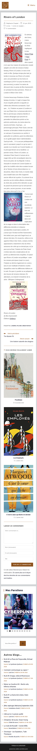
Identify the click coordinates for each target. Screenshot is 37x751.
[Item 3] (12, 631)
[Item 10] (29, 631)
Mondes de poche (14, 736)
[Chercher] (23, 643)
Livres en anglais (18, 26)
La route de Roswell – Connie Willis (16, 726)
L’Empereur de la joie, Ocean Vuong (16, 720)
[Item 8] (25, 631)
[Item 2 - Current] (10, 631)
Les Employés (18, 458)
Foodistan (18, 400)
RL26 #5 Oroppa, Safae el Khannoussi (17, 676)
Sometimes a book (14, 708)
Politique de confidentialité (18, 745)
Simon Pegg (29, 54)
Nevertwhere (13, 728)
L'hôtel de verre (13, 722)
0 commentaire (11, 28)
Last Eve (11, 672)
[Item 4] (15, 631)
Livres (8, 26)
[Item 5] (17, 631)
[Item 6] (20, 631)
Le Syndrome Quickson (15, 664)
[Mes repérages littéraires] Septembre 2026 (18, 706)
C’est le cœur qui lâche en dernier (18, 514)
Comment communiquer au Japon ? (16, 670)
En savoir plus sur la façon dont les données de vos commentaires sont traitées (17, 575)
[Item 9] (27, 631)
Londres (13, 325)
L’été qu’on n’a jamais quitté (13, 714)
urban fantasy (26, 325)
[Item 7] (22, 631)
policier (19, 325)
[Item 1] (7, 631)
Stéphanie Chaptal (12, 23)
